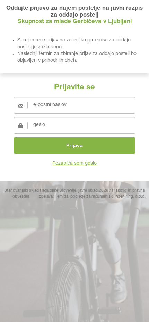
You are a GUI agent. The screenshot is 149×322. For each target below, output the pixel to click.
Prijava (74, 145)
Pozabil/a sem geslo (74, 163)
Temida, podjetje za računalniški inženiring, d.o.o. (100, 197)
